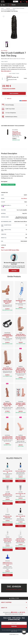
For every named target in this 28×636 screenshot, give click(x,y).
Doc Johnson (4, 50)
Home (2, 8)
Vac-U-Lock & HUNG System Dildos (8, 9)
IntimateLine (9, 76)
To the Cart (7, 480)
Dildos (2, 247)
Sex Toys (8, 8)
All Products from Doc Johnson (14, 589)
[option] (14, 135)
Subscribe (14, 626)
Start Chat (14, 270)
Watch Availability (14, 93)
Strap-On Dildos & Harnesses (18, 8)
